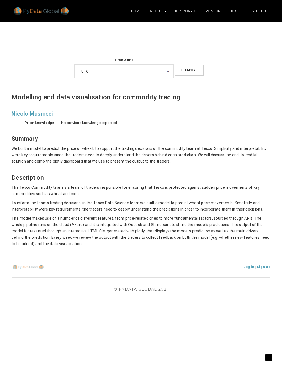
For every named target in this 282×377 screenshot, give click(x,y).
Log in (248, 267)
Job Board (185, 11)
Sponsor (212, 11)
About (157, 11)
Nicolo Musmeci (32, 113)
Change (189, 70)
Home (136, 11)
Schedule (261, 11)
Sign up (263, 267)
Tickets (236, 11)
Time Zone (124, 60)
